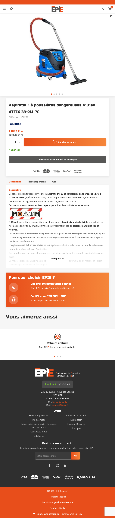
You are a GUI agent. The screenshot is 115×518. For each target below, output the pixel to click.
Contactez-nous (39, 431)
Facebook (49, 465)
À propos (76, 428)
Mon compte (38, 419)
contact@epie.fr (60, 404)
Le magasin (76, 419)
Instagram (57, 465)
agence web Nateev (72, 513)
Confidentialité (57, 507)
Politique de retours (76, 415)
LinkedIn (66, 465)
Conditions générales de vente (57, 502)
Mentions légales (57, 496)
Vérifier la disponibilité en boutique (57, 159)
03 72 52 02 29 (103, 8)
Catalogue (39, 435)
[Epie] (57, 8)
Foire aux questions (39, 415)
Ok (75, 455)
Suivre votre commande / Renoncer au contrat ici (39, 425)
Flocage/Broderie (76, 423)
